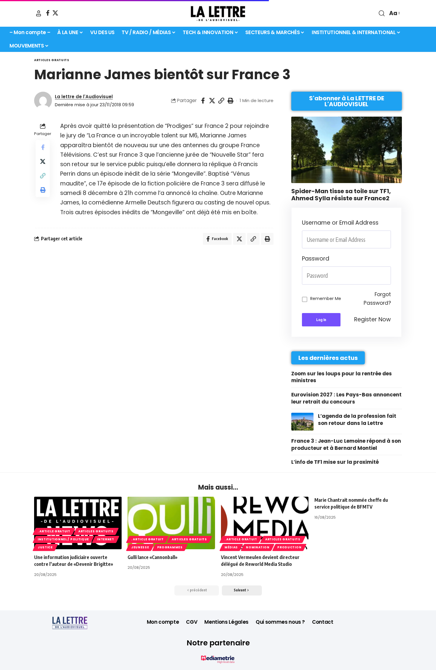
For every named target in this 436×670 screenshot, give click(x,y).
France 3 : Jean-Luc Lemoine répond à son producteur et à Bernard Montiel (346, 444)
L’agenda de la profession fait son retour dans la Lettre (357, 419)
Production (289, 547)
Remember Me (325, 298)
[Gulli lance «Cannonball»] (171, 523)
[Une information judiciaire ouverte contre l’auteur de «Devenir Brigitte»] (78, 523)
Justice (45, 547)
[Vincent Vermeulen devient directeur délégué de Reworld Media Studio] (264, 523)
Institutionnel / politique (63, 539)
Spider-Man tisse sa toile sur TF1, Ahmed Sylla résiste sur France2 (341, 194)
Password (315, 259)
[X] (55, 13)
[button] (39, 13)
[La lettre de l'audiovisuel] (218, 13)
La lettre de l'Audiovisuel (84, 96)
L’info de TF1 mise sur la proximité (335, 462)
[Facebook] (47, 13)
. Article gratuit (54, 531)
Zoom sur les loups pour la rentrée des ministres (341, 377)
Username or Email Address (340, 223)
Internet (105, 539)
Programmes (170, 547)
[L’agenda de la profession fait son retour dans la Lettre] (302, 422)
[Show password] (389, 275)
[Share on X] (212, 100)
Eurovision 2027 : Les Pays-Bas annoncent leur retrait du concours (346, 398)
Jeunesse (140, 547)
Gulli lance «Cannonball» (152, 557)
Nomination (257, 547)
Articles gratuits (51, 60)
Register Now (372, 319)
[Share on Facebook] (203, 100)
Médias (231, 547)
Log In (321, 319)
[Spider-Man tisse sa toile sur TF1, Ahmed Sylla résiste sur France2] (346, 150)
